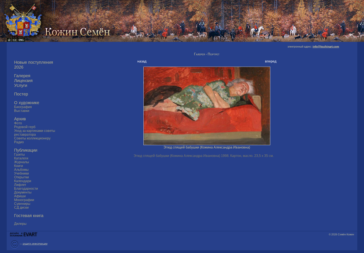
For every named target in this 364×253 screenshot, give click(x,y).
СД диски (21, 207)
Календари (22, 181)
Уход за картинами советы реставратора (34, 132)
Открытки (21, 177)
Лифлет (20, 185)
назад (141, 61)
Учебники (21, 173)
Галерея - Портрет (206, 54)
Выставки (21, 111)
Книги (18, 166)
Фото (18, 123)
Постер (21, 94)
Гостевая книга (28, 215)
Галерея (22, 75)
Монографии (24, 200)
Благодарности (26, 188)
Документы (23, 192)
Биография (23, 107)
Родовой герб (24, 127)
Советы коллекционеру (32, 138)
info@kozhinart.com (326, 46)
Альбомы (21, 169)
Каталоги (21, 158)
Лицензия (23, 80)
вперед (270, 61)
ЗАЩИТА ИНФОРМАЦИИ (35, 244)
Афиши (20, 196)
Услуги (20, 85)
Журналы (21, 162)
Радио (19, 142)
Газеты (19, 154)
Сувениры (22, 203)
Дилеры (20, 223)
